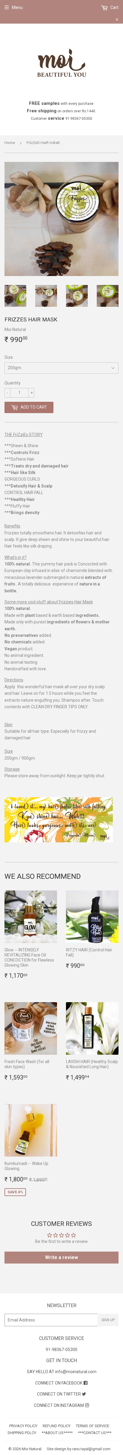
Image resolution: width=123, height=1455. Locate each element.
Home (9, 142)
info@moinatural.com (75, 1371)
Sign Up (108, 1320)
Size (8, 357)
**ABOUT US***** (57, 1433)
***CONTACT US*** (94, 1433)
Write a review (61, 1257)
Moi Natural (31, 1449)
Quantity (12, 383)
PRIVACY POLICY (23, 1426)
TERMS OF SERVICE (92, 1426)
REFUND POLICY (56, 1426)
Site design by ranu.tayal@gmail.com (78, 1449)
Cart (114, 7)
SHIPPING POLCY (21, 1433)
